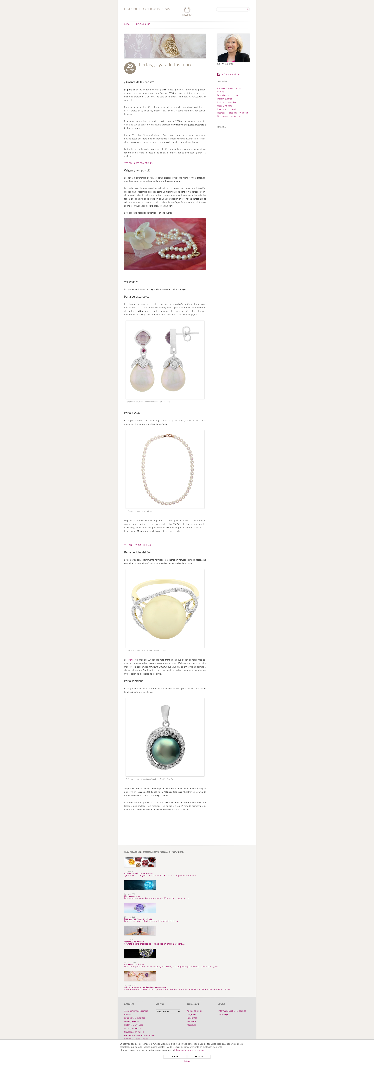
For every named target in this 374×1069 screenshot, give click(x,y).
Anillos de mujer (194, 1011)
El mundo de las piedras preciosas (187, 12)
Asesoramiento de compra (229, 88)
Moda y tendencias (225, 106)
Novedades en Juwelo (227, 109)
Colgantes (191, 1015)
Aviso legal (223, 1015)
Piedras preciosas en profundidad (232, 113)
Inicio (127, 24)
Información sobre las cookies (232, 1011)
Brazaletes (191, 1022)
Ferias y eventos (224, 99)
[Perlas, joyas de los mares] (165, 61)
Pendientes (192, 1018)
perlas (131, 660)
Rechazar (199, 1057)
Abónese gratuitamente (232, 74)
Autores (220, 92)
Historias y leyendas (226, 102)
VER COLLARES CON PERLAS (138, 163)
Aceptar (175, 1057)
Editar (187, 1062)
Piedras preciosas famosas (229, 116)
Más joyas (191, 1025)
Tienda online (143, 24)
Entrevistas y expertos (227, 95)
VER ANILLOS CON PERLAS (137, 545)
